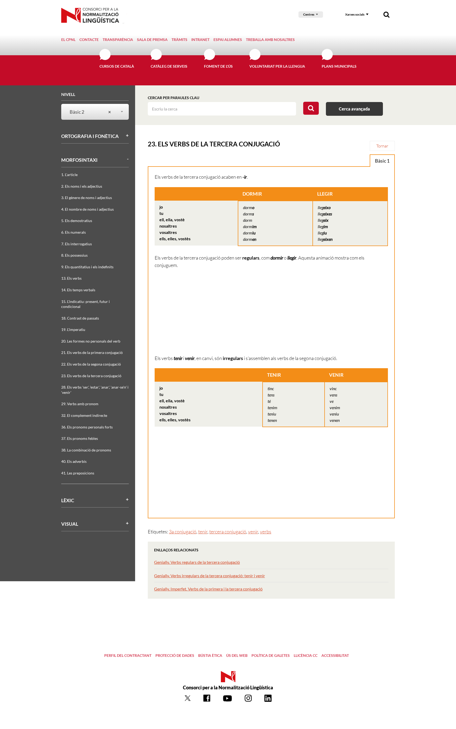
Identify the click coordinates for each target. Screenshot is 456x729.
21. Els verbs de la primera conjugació (92, 352)
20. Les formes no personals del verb (90, 341)
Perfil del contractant (127, 655)
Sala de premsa (152, 39)
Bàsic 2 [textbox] (90, 112)
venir (253, 531)
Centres (308, 14)
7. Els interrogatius (76, 244)
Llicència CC (305, 655)
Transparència (118, 39)
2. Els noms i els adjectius (81, 186)
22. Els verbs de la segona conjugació (91, 364)
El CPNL (68, 39)
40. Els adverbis (74, 461)
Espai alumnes (227, 39)
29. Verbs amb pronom (79, 404)
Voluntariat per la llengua (277, 66)
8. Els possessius (74, 255)
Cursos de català (116, 66)
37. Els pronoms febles (79, 438)
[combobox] (92, 112)
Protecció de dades (174, 655)
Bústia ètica (210, 655)
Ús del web (237, 655)
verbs (265, 531)
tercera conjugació (227, 531)
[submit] (311, 108)
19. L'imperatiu (73, 329)
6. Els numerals (73, 232)
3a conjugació (182, 531)
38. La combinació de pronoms (86, 450)
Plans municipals (339, 66)
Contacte (89, 39)
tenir (202, 531)
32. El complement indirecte (84, 415)
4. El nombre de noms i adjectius (87, 209)
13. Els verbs (71, 278)
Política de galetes (270, 655)
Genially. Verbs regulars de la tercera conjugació (197, 562)
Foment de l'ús (218, 66)
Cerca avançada (354, 108)
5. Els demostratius (76, 220)
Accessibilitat (335, 655)
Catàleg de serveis (169, 66)
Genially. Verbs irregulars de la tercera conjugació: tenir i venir (209, 575)
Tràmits (179, 39)
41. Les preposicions (77, 473)
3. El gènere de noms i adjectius (86, 197)
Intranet (200, 39)
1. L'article (69, 174)
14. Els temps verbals (78, 290)
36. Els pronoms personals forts (87, 427)
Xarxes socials (354, 14)
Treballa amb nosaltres (270, 39)
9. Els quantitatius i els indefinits (87, 267)
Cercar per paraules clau (173, 97)
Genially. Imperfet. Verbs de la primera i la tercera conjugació (208, 588)
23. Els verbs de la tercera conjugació (91, 375)
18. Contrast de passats (80, 318)
